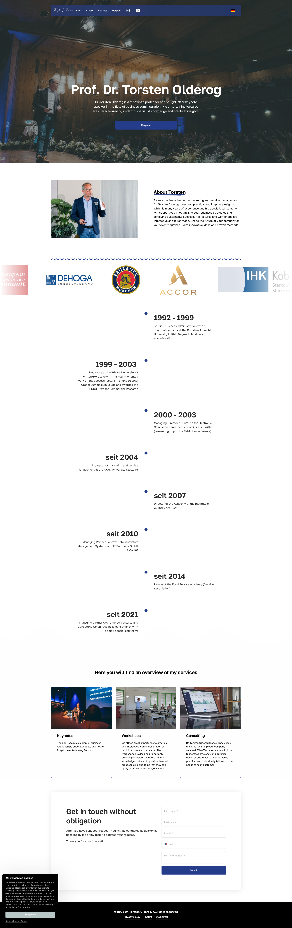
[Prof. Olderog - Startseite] (63, 10)
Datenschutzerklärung (16, 921)
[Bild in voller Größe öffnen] (40, 280)
